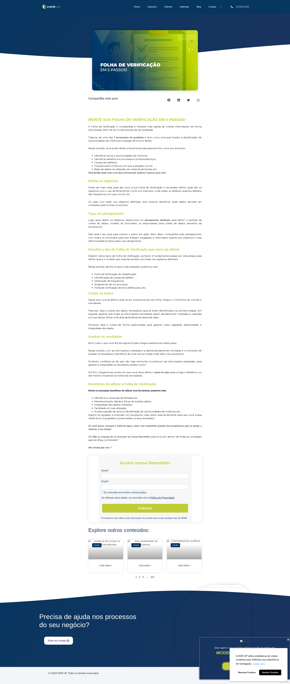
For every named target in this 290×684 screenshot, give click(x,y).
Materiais (184, 6)
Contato (212, 6)
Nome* (105, 470)
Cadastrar (145, 508)
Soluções (152, 6)
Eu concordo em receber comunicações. (125, 492)
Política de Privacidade (162, 497)
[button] (168, 100)
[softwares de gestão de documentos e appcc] (244, 641)
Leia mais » (106, 565)
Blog (199, 6)
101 (152, 577)
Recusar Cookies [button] (247, 672)
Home (137, 6)
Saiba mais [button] (259, 663)
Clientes (168, 6)
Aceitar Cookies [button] (270, 672)
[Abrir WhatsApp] (7, 676)
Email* (104, 481)
